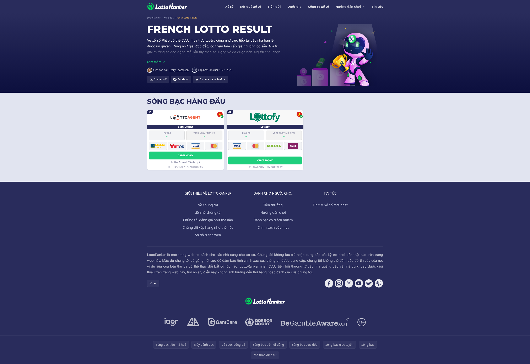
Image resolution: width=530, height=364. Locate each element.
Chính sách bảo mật (273, 227)
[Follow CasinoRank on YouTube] (359, 283)
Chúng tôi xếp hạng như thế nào (208, 227)
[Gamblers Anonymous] (193, 322)
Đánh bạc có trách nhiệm (273, 220)
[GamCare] (222, 322)
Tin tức (377, 6)
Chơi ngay (185, 155)
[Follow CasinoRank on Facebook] (329, 283)
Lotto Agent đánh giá (185, 162)
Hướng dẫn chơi (348, 6)
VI (151, 283)
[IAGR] (171, 322)
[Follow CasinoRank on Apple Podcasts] (379, 283)
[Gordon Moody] (258, 322)
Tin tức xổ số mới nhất (330, 205)
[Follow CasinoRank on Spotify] (369, 283)
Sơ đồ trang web (208, 235)
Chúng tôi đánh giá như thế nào (208, 220)
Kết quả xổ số (250, 6)
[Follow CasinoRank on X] (349, 283)
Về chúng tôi (208, 205)
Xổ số (229, 6)
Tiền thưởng (273, 205)
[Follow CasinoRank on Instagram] (339, 283)
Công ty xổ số (318, 6)
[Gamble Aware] (315, 322)
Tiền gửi (274, 6)
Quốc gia (294, 6)
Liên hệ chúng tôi (207, 212)
